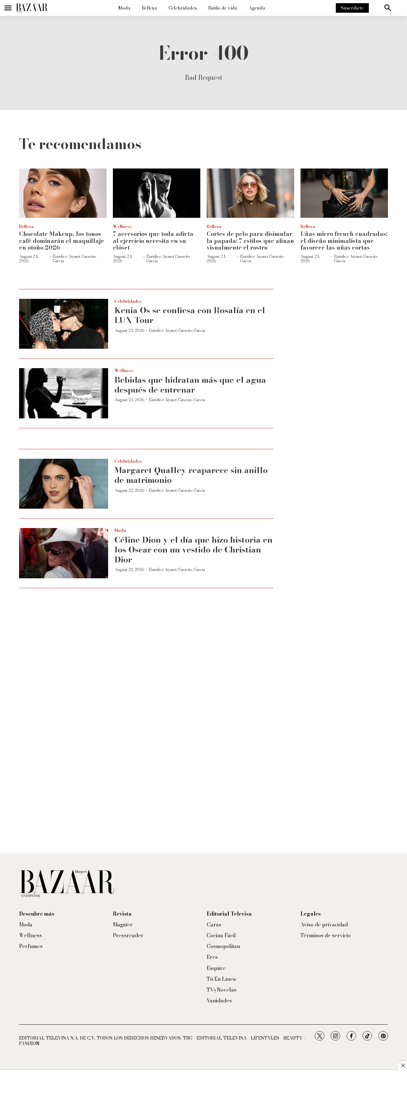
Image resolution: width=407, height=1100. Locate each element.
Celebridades (183, 7)
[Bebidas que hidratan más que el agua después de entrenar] (63, 393)
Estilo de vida (222, 7)
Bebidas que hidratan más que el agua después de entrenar (190, 385)
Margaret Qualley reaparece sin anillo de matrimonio (191, 475)
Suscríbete (352, 7)
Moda (124, 7)
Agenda (257, 7)
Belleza (149, 7)
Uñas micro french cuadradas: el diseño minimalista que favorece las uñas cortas (343, 241)
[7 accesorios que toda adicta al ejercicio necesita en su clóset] (156, 193)
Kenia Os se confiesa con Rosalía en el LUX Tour (189, 315)
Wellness (122, 226)
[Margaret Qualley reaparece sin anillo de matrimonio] (63, 484)
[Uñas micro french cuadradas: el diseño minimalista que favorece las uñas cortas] (344, 193)
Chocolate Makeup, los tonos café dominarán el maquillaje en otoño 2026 (61, 241)
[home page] (32, 8)
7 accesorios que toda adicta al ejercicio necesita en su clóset (153, 241)
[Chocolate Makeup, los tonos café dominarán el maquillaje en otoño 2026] (63, 193)
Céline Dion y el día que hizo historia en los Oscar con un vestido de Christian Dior (193, 549)
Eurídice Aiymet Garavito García (74, 258)
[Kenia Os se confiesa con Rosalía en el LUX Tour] (63, 324)
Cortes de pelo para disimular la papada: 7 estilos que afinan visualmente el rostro (250, 241)
